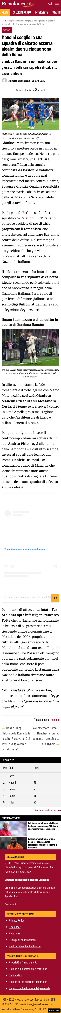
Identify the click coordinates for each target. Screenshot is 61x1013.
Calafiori (27, 218)
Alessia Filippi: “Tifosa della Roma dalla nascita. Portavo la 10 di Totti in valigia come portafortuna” (16, 738)
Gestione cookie (54, 1010)
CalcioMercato (22, 12)
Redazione (14, 933)
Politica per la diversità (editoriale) (27, 981)
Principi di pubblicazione (22, 940)
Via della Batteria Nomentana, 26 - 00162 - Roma (28, 1009)
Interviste (41, 12)
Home (4, 20)
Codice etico (15, 975)
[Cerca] (50, 3)
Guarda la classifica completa (48, 810)
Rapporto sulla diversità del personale (29, 988)
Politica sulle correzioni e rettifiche (28, 969)
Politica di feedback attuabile (25, 946)
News (5, 12)
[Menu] (57, 3)
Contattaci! (10, 904)
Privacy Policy (16, 920)
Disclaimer (14, 927)
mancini (55, 719)
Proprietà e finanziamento (23, 962)
